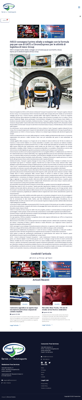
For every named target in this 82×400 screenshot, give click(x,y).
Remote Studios (11, 397)
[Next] (71, 329)
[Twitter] (49, 363)
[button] (79, 7)
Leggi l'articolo (14, 325)
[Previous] (10, 329)
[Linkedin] (46, 363)
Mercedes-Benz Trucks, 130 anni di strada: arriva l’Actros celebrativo (54, 309)
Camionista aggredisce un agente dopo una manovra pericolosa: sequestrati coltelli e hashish (24, 309)
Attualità (24, 304)
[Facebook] (42, 363)
